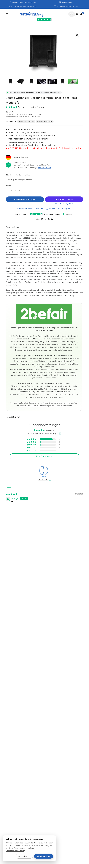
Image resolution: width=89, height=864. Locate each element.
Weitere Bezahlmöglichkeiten (64, 204)
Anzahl (8, 185)
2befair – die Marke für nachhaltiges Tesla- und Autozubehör (46, 406)
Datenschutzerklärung (15, 851)
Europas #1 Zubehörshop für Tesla (24, 2)
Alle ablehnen (24, 856)
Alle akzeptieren (44, 856)
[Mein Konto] (77, 14)
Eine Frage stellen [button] (44, 456)
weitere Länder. (44, 167)
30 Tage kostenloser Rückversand (24, 6)
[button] (12, 107)
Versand (17, 114)
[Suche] (71, 14)
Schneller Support (68, 2)
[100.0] (43, 470)
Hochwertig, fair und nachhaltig (68, 6)
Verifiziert (43, 479)
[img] (11, 494)
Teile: (37, 219)
